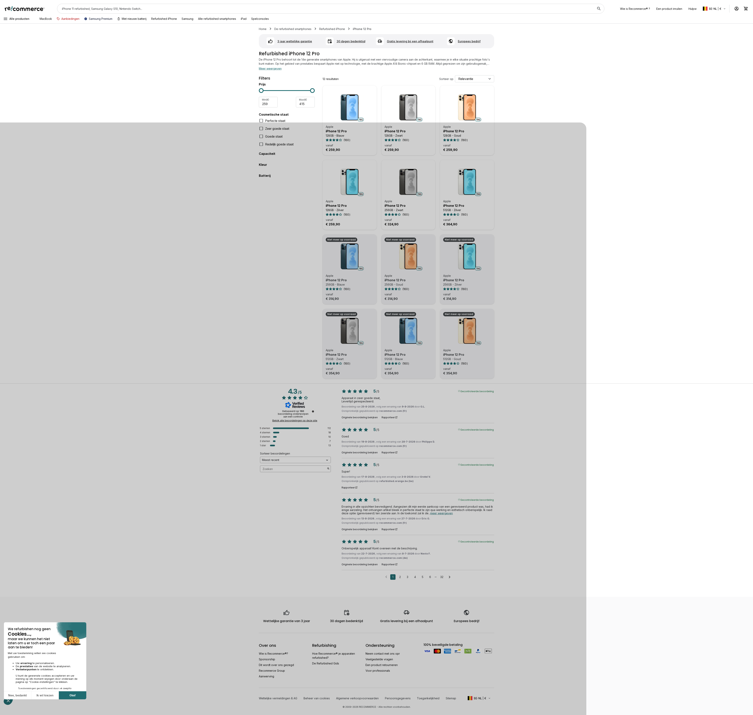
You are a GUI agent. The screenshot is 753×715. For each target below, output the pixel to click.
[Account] (736, 8)
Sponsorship (267, 659)
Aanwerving (266, 676)
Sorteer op (446, 79)
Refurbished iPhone (332, 29)
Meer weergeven (270, 68)
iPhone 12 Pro (336, 131)
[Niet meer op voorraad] (350, 256)
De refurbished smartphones (292, 29)
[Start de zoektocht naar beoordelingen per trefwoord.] (328, 469)
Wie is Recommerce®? (273, 653)
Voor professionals (378, 670)
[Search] (598, 9)
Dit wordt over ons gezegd (276, 665)
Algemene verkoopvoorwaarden (357, 698)
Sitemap (451, 698)
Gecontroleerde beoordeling (477, 391)
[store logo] (25, 8)
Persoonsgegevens (398, 698)
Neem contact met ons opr (383, 653)
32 (441, 577)
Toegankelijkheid (428, 698)
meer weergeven (441, 513)
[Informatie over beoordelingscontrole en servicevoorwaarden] (313, 411)
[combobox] (325, 8)
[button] (714, 9)
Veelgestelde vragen (379, 659)
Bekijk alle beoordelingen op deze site (294, 420)
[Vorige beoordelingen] (386, 576)
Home (262, 29)
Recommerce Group (272, 670)
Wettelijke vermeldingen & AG (278, 698)
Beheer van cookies (317, 698)
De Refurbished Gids (325, 663)
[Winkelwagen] (746, 8)
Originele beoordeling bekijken (360, 417)
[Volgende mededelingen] (449, 577)
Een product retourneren (382, 665)
